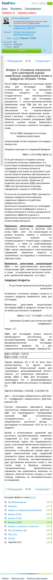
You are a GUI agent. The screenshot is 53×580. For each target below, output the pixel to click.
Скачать (22, 50)
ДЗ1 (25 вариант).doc (17, 530)
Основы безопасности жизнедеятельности (24, 33)
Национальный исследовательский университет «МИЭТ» (31, 27)
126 (48, 502)
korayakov (25, 18)
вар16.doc (12, 506)
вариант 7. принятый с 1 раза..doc (23, 526)
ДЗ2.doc (11, 538)
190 (48, 518)
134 (48, 522)
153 (48, 530)
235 (48, 514)
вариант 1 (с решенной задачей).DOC (25, 510)
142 (48, 542)
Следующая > (43, 61)
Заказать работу (27, 12)
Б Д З (16, 38)
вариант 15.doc (15, 514)
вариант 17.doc (15, 518)
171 (48, 506)
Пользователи (33, 8)
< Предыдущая (14, 61)
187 (48, 526)
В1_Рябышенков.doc (17, 502)
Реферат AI (8, 12)
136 (48, 534)
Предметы (16, 8)
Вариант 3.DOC (15, 522)
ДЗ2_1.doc (12, 534)
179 (48, 510)
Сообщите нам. (34, 23)
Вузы (5, 8)
